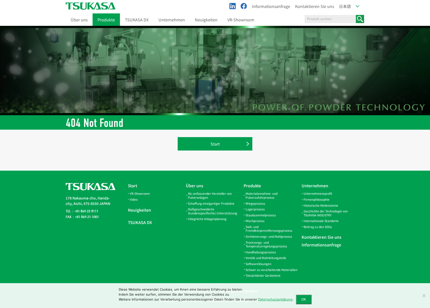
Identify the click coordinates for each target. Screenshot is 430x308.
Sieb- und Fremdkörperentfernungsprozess (269, 229)
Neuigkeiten (206, 20)
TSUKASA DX (137, 20)
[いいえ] (423, 295)
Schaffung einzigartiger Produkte (211, 203)
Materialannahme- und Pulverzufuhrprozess (261, 195)
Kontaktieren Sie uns (314, 6)
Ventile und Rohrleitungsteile (266, 258)
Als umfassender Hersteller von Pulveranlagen (210, 195)
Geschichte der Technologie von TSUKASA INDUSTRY (326, 213)
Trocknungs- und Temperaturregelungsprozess (266, 244)
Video (134, 199)
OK (303, 299)
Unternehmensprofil (318, 193)
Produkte (106, 20)
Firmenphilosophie (316, 199)
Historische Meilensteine (321, 205)
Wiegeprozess (255, 203)
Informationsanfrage (271, 6)
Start (215, 144)
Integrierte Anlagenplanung (207, 219)
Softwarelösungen (258, 264)
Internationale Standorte (321, 221)
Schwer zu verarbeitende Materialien (271, 270)
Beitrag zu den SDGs (318, 227)
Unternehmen (172, 20)
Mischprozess (255, 221)
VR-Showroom (240, 20)
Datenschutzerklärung (275, 299)
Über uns (79, 20)
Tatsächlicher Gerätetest (263, 275)
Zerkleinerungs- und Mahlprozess (269, 236)
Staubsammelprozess (261, 215)
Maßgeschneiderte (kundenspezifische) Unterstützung (212, 211)
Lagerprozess (255, 209)
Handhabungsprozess (261, 252)
